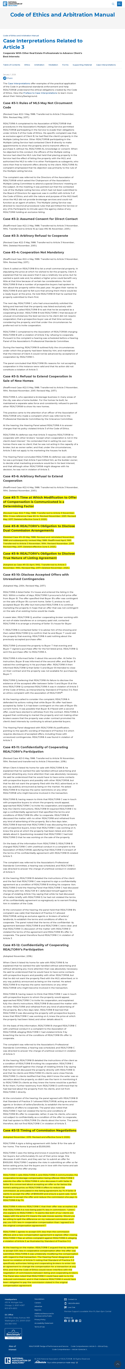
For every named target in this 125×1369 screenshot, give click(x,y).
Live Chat (71, 1307)
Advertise (38, 1306)
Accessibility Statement (44, 1323)
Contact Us (72, 1299)
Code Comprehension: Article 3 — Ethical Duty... (90, 1346)
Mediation (53, 65)
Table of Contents (11, 65)
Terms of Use (40, 1327)
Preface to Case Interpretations (40, 93)
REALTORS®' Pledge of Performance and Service (48, 1346)
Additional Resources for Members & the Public (44, 1315)
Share (10, 78)
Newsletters (39, 1299)
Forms (65, 65)
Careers (38, 1303)
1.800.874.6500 (74, 1303)
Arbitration (39, 65)
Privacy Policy (40, 1319)
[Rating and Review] (13, 1338)
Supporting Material (82, 65)
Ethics (27, 65)
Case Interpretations (106, 65)
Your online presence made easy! (62, 1362)
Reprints (38, 1310)
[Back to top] (117, 1364)
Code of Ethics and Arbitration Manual (62, 14)
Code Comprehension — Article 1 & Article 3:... (70, 1349)
